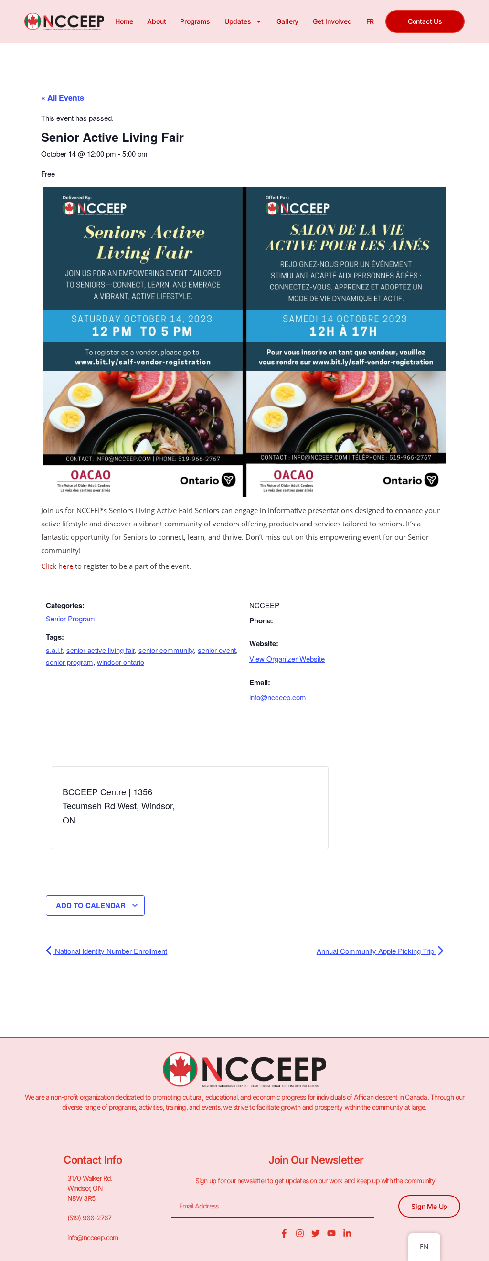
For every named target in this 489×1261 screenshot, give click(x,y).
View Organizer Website (287, 658)
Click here (57, 566)
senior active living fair (100, 650)
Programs (195, 21)
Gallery (287, 21)
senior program (69, 662)
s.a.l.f (54, 650)
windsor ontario (120, 662)
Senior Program (70, 618)
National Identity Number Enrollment (110, 951)
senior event (217, 650)
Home (124, 21)
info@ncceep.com (277, 697)
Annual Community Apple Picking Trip (376, 951)
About (156, 21)
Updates (237, 21)
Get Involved (332, 21)
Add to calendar (92, 905)
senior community (166, 650)
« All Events (62, 97)
